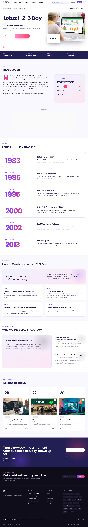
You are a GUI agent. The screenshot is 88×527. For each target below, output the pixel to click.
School (78, 505)
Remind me (9, 36)
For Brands (73, 2)
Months (26, 2)
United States (31, 55)
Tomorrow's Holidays (32, 496)
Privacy (78, 524)
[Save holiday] (27, 400)
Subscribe (81, 476)
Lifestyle (79, 499)
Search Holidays (31, 503)
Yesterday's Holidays (32, 498)
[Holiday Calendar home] (6, 2)
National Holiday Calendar (33, 501)
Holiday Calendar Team (24, 47)
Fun (64, 499)
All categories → (71, 511)
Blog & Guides (50, 503)
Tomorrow (21, 2)
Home (4, 8)
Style (75, 508)
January (9, 8)
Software (70, 55)
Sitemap (83, 524)
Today (15, 2)
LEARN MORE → (81, 519)
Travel (65, 511)
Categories (33, 2)
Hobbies (74, 499)
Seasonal (65, 508)
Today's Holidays (33, 493)
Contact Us (49, 496)
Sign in (79, 2)
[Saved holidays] (84, 2)
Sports (71, 508)
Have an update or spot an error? (78, 47)
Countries (41, 2)
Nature (70, 502)
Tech (48, 55)
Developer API (75, 455)
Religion (72, 505)
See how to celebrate (21, 36)
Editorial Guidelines (71, 524)
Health (69, 499)
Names (65, 502)
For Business (50, 498)
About (48, 493)
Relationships (66, 505)
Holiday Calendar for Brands (74, 450)
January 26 (15, 8)
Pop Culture (76, 502)
